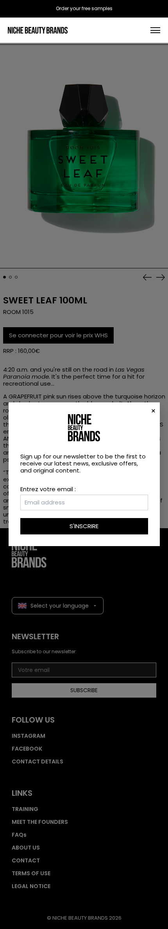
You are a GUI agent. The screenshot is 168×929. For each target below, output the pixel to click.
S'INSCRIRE (84, 526)
